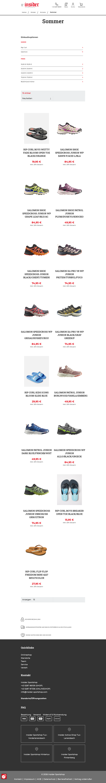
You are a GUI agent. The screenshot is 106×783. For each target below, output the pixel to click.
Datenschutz (49, 779)
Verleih (24, 668)
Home (24, 12)
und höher (52, 81)
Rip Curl (52, 47)
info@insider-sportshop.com (34, 692)
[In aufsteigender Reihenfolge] (50, 98)
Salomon (52, 52)
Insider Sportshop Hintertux (37, 754)
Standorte (25, 658)
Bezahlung (26, 715)
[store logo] (36, 5)
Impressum (29, 779)
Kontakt (18, 779)
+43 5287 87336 (28, 689)
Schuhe (43, 12)
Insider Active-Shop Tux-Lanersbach (69, 736)
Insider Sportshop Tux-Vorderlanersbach (36, 736)
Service (24, 665)
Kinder (33, 12)
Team (23, 661)
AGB (39, 779)
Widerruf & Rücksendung (54, 715)
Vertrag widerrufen (83, 779)
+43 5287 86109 (28, 686)
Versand (37, 715)
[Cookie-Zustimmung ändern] (4, 776)
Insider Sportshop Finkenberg (69, 756)
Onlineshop (26, 655)
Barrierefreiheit (65, 779)
